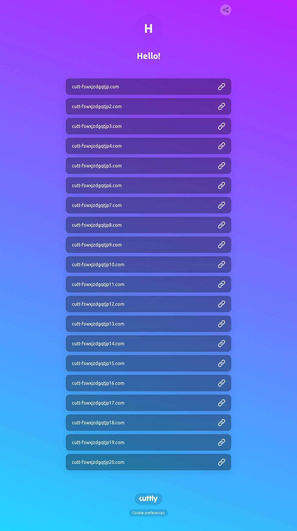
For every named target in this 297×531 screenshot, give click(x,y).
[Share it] (225, 9)
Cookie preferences (148, 513)
